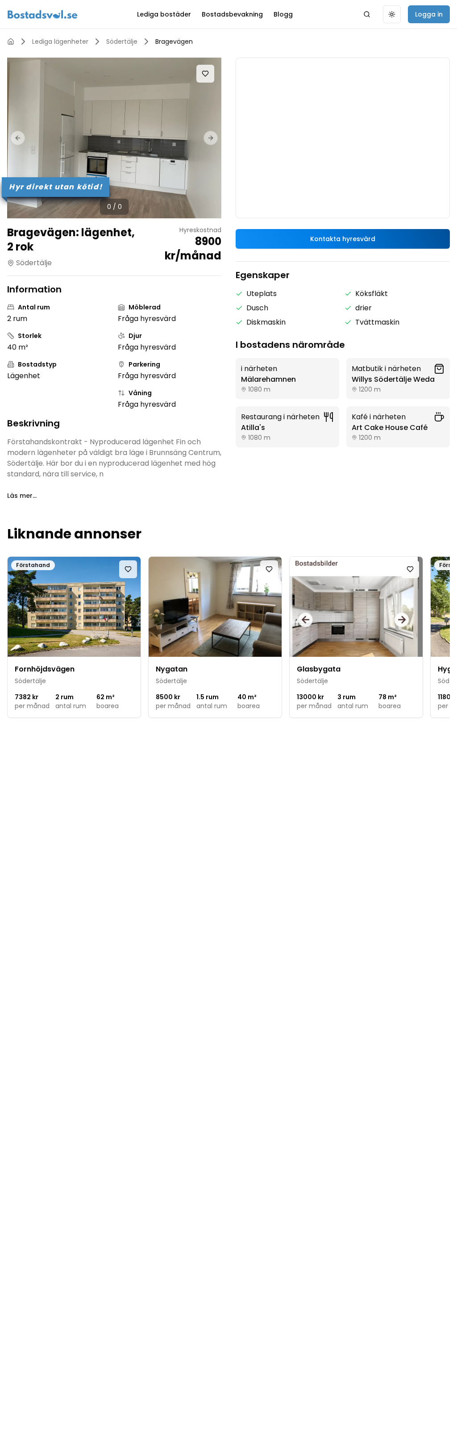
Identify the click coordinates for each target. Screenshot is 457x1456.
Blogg (283, 14)
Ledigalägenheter (60, 41)
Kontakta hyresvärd (342, 238)
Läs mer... (22, 495)
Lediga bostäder (164, 14)
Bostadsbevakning (232, 14)
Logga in (429, 14)
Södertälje (121, 41)
